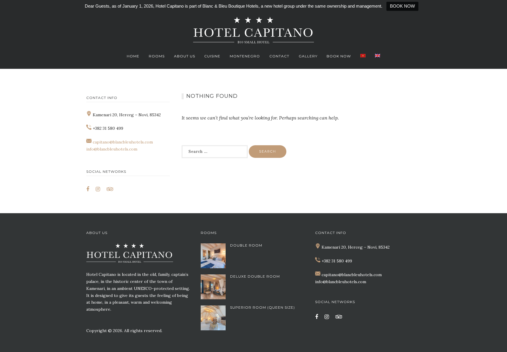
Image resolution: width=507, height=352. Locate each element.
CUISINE (212, 56)
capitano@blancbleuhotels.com (123, 142)
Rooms (157, 56)
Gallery (308, 56)
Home (133, 56)
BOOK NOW (402, 6)
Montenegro (245, 56)
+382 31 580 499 (337, 261)
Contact (279, 56)
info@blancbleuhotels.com (111, 149)
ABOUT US (184, 56)
